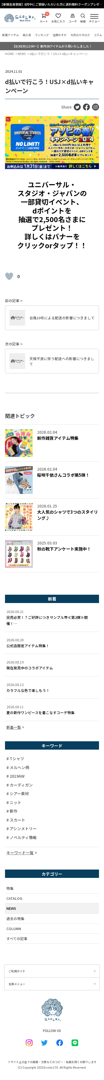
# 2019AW (15, 776)
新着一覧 (13, 727)
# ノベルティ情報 (21, 837)
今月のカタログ (80, 35)
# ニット (13, 802)
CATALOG (14, 898)
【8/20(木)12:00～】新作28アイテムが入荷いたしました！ (52, 46)
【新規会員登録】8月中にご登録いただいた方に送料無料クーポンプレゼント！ (52, 4)
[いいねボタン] (9, 276)
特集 (10, 888)
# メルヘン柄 (17, 767)
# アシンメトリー (21, 828)
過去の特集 (15, 918)
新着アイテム (10, 35)
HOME (9, 54)
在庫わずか (60, 35)
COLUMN (13, 928)
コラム (98, 35)
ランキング (42, 35)
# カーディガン (19, 785)
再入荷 (27, 35)
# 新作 (11, 811)
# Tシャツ (15, 758)
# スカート (15, 820)
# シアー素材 (17, 793)
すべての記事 (16, 938)
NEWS (22, 54)
